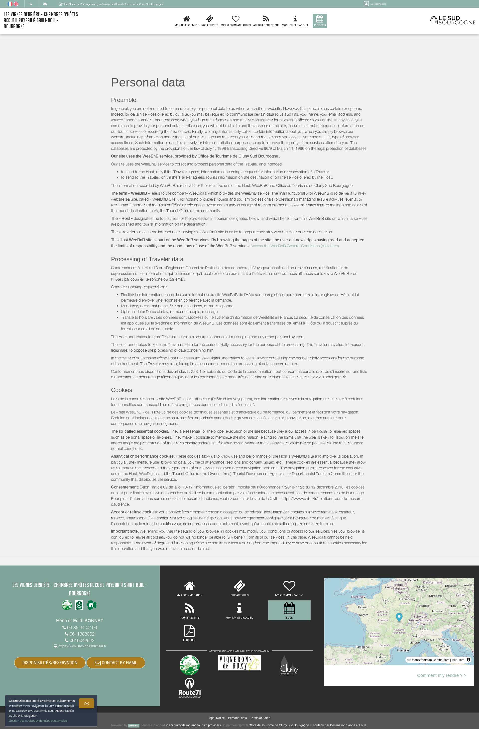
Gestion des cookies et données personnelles (38, 721)
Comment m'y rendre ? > (442, 675)
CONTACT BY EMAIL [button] (119, 662)
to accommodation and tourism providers (193, 725)
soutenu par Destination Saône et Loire (339, 725)
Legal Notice (216, 718)
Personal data (237, 718)
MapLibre (458, 659)
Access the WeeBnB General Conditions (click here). (295, 245)
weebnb (133, 725)
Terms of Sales (260, 718)
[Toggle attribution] (469, 660)
